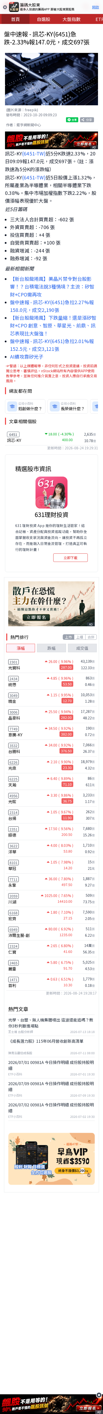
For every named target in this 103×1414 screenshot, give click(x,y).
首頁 (15, 19)
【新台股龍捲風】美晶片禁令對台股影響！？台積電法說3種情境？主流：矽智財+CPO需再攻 (52, 286)
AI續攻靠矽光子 (27, 356)
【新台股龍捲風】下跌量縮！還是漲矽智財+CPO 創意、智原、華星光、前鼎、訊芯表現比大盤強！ (53, 325)
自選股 (43, 19)
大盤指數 (71, 19)
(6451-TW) (34, 153)
